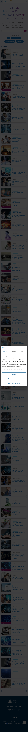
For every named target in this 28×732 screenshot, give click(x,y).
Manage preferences (13, 378)
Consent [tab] (5, 351)
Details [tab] (14, 351)
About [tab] (22, 351)
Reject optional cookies (14, 383)
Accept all (14, 374)
